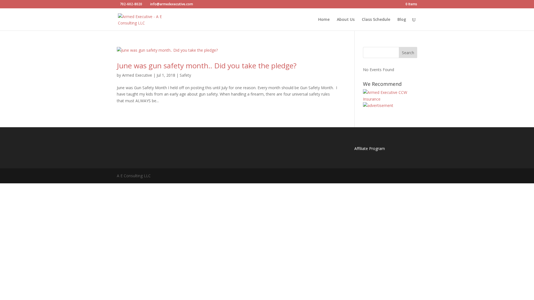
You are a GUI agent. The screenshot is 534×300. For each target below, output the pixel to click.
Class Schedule (376, 20)
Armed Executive (137, 75)
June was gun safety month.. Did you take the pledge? (206, 66)
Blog (401, 20)
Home (324, 20)
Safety (185, 75)
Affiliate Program (369, 148)
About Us (346, 20)
